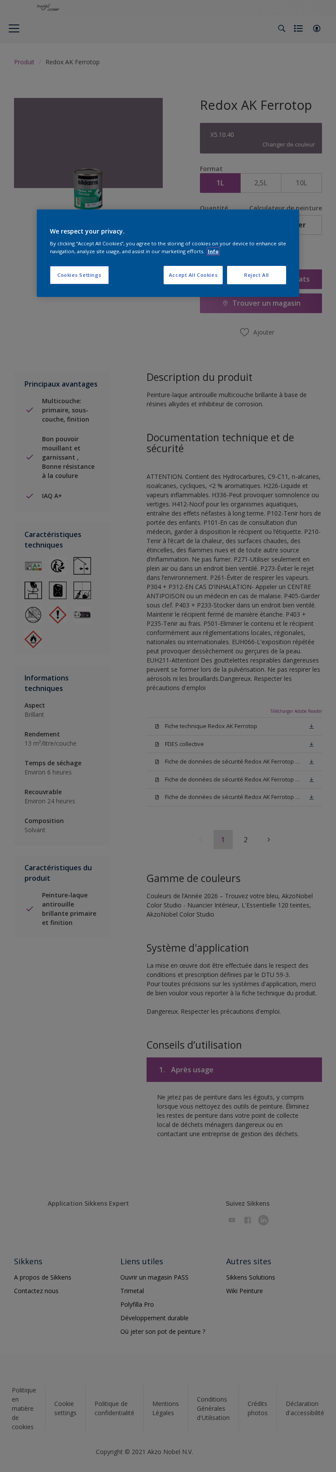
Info (213, 251)
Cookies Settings (79, 275)
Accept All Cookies (193, 275)
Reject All (256, 275)
